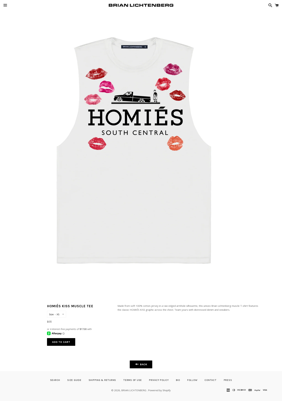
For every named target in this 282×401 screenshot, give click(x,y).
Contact (210, 380)
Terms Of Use (132, 380)
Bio (178, 380)
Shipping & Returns (102, 380)
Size (51, 314)
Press (228, 380)
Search (55, 380)
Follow (192, 380)
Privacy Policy (159, 380)
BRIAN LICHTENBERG (134, 390)
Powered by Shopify (159, 390)
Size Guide (74, 380)
